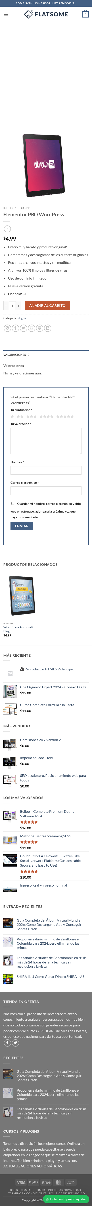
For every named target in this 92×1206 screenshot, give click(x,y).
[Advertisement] (46, 70)
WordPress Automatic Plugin (18, 629)
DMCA (41, 1190)
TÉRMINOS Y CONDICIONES (27, 1193)
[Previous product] (7, 228)
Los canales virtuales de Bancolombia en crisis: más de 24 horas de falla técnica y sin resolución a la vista (52, 961)
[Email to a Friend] (31, 328)
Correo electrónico (24, 482)
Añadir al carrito (47, 305)
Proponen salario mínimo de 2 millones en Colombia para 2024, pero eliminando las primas (49, 943)
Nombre (17, 462)
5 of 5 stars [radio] (64, 416)
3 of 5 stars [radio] (31, 416)
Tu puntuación (21, 410)
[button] (6, 14)
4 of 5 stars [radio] (46, 416)
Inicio (8, 208)
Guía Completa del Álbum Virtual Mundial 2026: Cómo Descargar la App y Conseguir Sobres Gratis (49, 924)
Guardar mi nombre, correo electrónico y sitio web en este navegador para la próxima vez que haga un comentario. (45, 510)
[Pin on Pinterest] (39, 328)
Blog (14, 1190)
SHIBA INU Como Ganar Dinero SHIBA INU (50, 976)
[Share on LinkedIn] (47, 328)
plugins (23, 208)
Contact (27, 1190)
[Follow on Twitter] (15, 1043)
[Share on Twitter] (23, 328)
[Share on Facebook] (15, 328)
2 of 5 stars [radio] (19, 416)
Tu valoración (20, 424)
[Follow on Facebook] (7, 1043)
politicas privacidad (64, 1190)
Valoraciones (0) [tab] (16, 354)
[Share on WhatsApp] (7, 328)
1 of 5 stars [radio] (11, 416)
